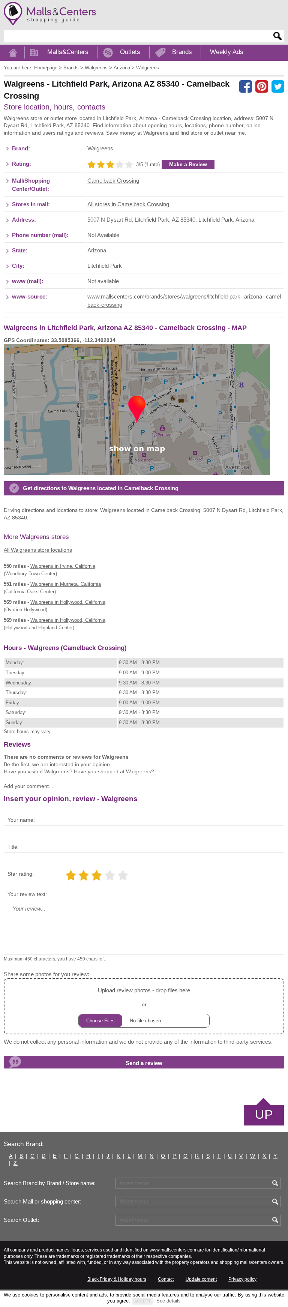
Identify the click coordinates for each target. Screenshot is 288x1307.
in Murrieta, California (65, 584)
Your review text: (27, 894)
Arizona (96, 251)
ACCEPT (142, 1301)
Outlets (130, 52)
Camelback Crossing (113, 181)
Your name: (21, 820)
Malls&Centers (67, 52)
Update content (201, 1279)
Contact (166, 1279)
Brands (182, 52)
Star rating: (21, 874)
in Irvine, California (62, 566)
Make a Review (188, 164)
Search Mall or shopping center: (42, 1202)
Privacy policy (242, 1279)
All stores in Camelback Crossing (128, 204)
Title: (13, 847)
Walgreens (100, 149)
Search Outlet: (21, 1220)
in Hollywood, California (67, 602)
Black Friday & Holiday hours (116, 1279)
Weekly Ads (226, 52)
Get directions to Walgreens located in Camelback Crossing (100, 488)
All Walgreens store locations (38, 550)
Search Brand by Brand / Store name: (50, 1183)
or (144, 997)
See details (168, 1301)
